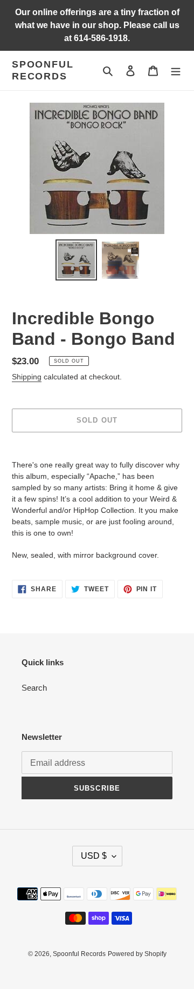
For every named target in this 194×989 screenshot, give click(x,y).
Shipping (26, 376)
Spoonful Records (42, 70)
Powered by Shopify (137, 954)
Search (34, 687)
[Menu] (175, 70)
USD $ (94, 855)
